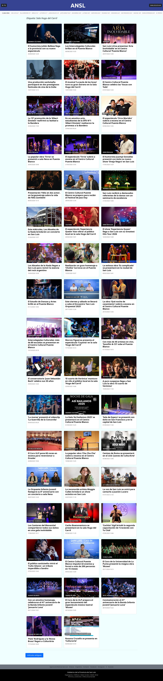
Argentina (78, 667)
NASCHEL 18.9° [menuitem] (137, 13)
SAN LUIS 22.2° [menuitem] (15, 13)
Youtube (110, 667)
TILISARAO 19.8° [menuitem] (106, 13)
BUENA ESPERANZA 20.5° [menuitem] (148, 13)
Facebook (93, 667)
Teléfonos (76, 675)
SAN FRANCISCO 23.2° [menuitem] (126, 13)
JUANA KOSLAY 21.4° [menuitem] (54, 13)
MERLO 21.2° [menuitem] (35, 13)
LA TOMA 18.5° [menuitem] (86, 13)
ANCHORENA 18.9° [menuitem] (76, 13)
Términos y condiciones (74, 677)
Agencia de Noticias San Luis (59, 667)
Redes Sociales (85, 675)
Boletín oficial (94, 675)
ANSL (78, 5)
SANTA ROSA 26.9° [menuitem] (95, 13)
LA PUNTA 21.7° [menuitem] (43, 13)
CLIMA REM (5, 13)
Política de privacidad (89, 677)
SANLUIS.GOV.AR (155, 5)
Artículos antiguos (34, 655)
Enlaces (71, 667)
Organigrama (69, 675)
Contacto (86, 667)
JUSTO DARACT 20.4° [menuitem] (65, 13)
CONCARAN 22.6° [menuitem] (115, 13)
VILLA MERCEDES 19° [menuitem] (25, 13)
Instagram (101, 667)
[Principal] (4, 5)
